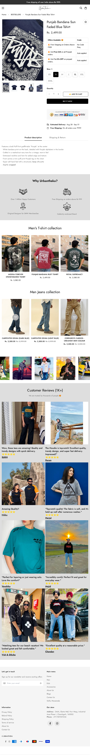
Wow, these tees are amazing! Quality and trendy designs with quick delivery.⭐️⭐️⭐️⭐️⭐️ (22, 453)
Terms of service (8, 722)
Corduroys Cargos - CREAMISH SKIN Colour (74, 339)
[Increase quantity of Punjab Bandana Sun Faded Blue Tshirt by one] (58, 94)
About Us (50, 690)
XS (49, 74)
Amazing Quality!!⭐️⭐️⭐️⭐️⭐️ (10, 512)
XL (75, 74)
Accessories (51, 687)
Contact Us (51, 697)
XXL (82, 74)
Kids (48, 683)
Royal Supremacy (74, 274)
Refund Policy (7, 715)
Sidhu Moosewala (53, 701)
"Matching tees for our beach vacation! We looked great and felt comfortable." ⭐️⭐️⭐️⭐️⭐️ (22, 650)
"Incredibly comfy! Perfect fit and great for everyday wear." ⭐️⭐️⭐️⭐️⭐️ (66, 582)
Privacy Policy (7, 712)
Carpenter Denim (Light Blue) (45, 338)
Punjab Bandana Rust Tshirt (45, 274)
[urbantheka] (45, 8)
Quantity (50, 88)
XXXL (50, 80)
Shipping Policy (8, 719)
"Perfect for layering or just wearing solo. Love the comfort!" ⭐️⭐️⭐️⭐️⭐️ (22, 582)
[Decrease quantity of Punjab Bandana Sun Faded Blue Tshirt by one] (49, 94)
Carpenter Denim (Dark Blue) (15, 338)
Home (4, 14)
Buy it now (67, 101)
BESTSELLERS (16, 14)
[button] (85, 8)
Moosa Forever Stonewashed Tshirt (15, 275)
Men (48, 680)
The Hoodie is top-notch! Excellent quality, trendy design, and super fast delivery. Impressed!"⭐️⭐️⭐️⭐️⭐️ (65, 454)
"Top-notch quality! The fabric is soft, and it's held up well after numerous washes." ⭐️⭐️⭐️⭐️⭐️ (66, 513)
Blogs (49, 694)
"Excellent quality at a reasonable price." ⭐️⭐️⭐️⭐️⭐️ (65, 648)
